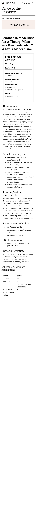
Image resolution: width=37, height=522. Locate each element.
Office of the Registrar (11, 10)
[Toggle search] (33, 2)
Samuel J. (14, 90)
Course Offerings (13, 18)
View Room (21, 287)
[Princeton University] (8, 3)
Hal (11, 87)
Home (3, 18)
